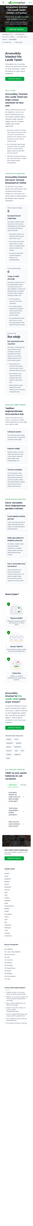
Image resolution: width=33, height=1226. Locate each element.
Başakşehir (9, 743)
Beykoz (8, 747)
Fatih (22, 750)
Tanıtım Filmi (7, 42)
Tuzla (6, 930)
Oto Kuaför (7, 971)
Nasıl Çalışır (19, 42)
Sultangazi (7, 927)
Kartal (8, 758)
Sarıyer (6, 917)
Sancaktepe (8, 914)
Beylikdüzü (17, 747)
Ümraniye (7, 933)
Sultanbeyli (7, 925)
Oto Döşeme (8, 962)
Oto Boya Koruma (9, 954)
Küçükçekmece (9, 906)
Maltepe (6, 908)
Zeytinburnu (8, 936)
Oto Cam (7, 957)
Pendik (6, 911)
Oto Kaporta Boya (9, 968)
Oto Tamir (7, 979)
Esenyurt (9, 750)
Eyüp (16, 750)
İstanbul (4, 39)
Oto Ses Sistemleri (9, 976)
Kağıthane (17, 754)
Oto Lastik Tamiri (22, 37)
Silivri (6, 919)
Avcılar (16, 739)
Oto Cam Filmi (8, 960)
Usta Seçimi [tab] (24, 785)
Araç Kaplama (8, 949)
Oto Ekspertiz (8, 965)
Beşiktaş (18, 743)
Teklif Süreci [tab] (13, 785)
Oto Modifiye (8, 973)
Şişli (5, 922)
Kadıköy (8, 754)
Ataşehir (8, 739)
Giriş (30, 2)
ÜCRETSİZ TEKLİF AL (16, 29)
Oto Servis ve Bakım (8, 37)
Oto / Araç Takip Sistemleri (12, 952)
